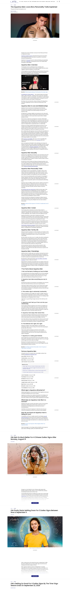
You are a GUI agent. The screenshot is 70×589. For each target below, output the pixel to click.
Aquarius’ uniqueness (34, 146)
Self (28, 1)
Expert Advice (53, 1)
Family (30, 1)
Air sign (28, 60)
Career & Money (47, 1)
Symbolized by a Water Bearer (27, 94)
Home (11, 435)
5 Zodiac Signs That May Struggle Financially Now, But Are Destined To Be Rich (34, 368)
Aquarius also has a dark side (29, 189)
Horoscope (25, 1)
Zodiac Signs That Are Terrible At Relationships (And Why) (34, 366)
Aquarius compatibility (27, 138)
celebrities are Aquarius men (31, 354)
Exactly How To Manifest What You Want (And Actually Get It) (34, 370)
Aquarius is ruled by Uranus (26, 55)
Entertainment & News (35, 1)
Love (20, 1)
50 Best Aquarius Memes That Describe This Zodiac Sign (36, 92)
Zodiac (22, 1)
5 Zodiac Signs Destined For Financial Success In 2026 (33, 372)
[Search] (57, 1)
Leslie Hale (12, 514)
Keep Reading (35, 576)
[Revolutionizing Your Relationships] (14, 1)
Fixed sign (28, 61)
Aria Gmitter (13, 441)
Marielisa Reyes (13, 587)
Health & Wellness (42, 1)
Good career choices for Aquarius (28, 225)
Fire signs (38, 140)
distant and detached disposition (31, 166)
